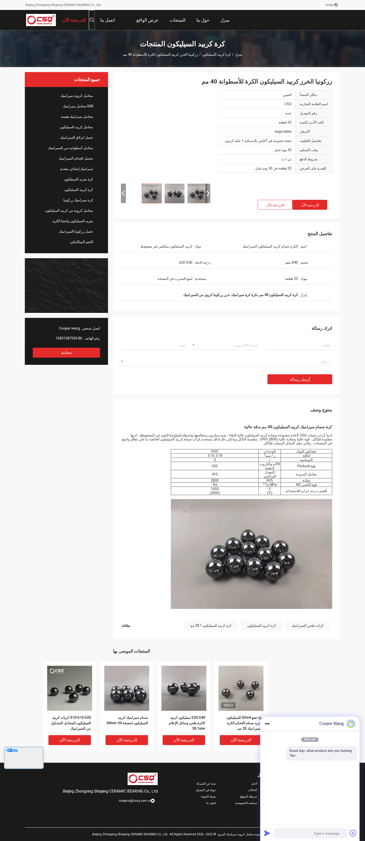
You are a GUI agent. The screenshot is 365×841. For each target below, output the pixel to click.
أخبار (254, 783)
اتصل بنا (211, 803)
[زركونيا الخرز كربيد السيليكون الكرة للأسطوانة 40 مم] (165, 135)
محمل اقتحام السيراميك (76, 158)
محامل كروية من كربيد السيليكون (69, 210)
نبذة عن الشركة (206, 783)
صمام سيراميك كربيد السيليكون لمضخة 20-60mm (127, 720)
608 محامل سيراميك (78, 106)
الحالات (252, 790)
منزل (238, 54)
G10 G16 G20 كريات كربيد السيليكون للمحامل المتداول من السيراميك (71, 722)
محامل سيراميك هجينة (77, 117)
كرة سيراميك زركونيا (78, 200)
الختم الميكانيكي (81, 242)
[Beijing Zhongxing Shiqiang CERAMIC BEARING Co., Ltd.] (41, 20)
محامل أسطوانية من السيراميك (70, 148)
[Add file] (353, 833)
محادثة (66, 352)
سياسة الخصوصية (246, 803)
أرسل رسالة (300, 379)
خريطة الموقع (248, 796)
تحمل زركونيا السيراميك (76, 231)
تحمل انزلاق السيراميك (76, 137)
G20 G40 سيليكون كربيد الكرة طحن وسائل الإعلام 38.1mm (187, 722)
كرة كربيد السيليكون (216, 54)
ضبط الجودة (208, 796)
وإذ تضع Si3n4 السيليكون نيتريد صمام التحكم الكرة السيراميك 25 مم (244, 722)
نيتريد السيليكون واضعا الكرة (73, 221)
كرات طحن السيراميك (308, 626)
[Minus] (267, 724)
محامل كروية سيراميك (76, 96)
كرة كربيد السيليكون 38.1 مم (210, 626)
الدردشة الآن (310, 205)
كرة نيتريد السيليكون (78, 179)
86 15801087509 (69, 338)
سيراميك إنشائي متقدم (76, 169)
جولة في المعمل (206, 790)
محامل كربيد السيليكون (76, 127)
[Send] (267, 833)
